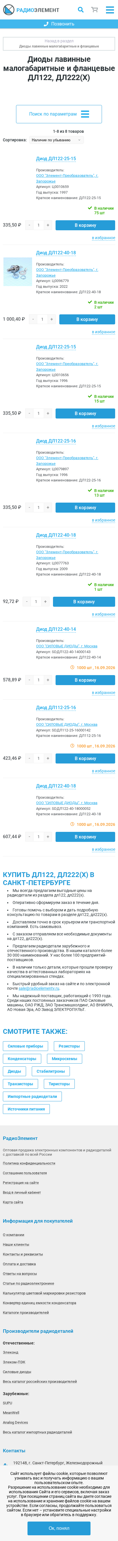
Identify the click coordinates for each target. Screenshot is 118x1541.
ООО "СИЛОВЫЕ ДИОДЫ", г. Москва (66, 646)
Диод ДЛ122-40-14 (56, 629)
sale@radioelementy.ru (39, 988)
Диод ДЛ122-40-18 (56, 252)
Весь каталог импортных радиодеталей (37, 1432)
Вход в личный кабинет (22, 1193)
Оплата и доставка (19, 1264)
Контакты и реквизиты (23, 1254)
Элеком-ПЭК (14, 1362)
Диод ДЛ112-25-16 (56, 707)
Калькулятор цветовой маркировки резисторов (44, 1293)
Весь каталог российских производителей (40, 1381)
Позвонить (62, 24)
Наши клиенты (16, 1244)
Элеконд (10, 1352)
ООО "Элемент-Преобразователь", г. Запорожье (67, 178)
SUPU (7, 1403)
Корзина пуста (95, 10)
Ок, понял (59, 1528)
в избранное (103, 237)
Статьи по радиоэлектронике (28, 1283)
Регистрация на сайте (21, 1183)
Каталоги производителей (26, 1312)
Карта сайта (13, 1202)
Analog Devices (15, 1422)
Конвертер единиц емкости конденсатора (39, 1303)
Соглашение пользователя (25, 1173)
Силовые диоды (17, 1372)
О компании (13, 1235)
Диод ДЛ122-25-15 (56, 158)
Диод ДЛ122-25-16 (56, 441)
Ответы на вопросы (20, 1274)
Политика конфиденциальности (29, 1163)
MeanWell (11, 1413)
